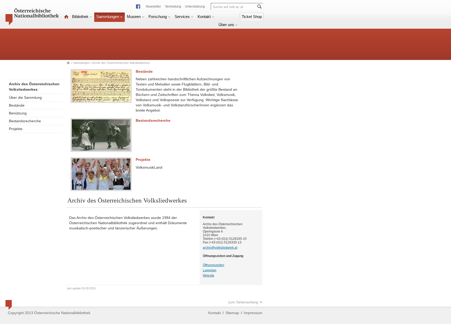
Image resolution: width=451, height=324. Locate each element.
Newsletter (153, 6)
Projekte (15, 129)
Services (182, 16)
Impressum (253, 313)
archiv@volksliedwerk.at (220, 247)
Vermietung (173, 6)
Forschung (158, 16)
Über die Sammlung (25, 97)
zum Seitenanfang (243, 302)
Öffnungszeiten (213, 265)
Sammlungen (107, 16)
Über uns (226, 24)
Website (208, 275)
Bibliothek (80, 16)
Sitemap (232, 313)
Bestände (17, 105)
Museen (134, 16)
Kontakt (204, 16)
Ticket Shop (252, 16)
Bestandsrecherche (25, 121)
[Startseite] (66, 17)
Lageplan (209, 270)
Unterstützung (195, 6)
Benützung (18, 113)
